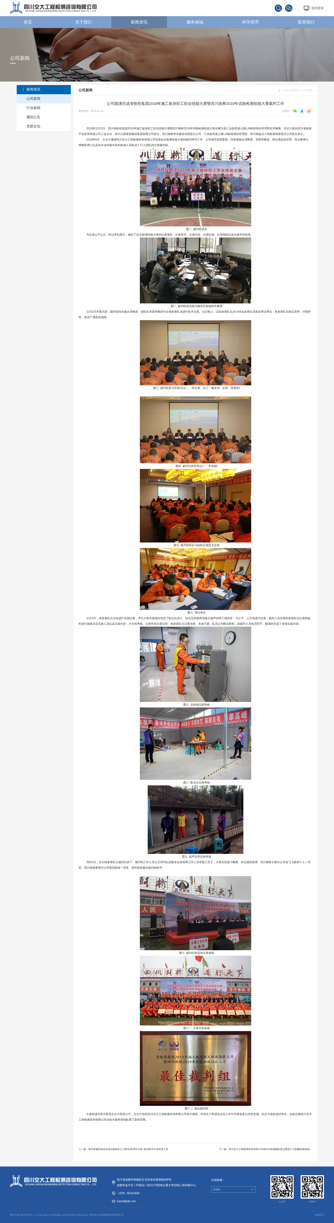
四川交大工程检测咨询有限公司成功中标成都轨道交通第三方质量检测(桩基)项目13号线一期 (270, 1149)
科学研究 (250, 22)
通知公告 (33, 117)
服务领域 (194, 22)
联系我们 (306, 22)
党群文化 (33, 126)
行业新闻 (33, 108)
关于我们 (83, 22)
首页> (286, 90)
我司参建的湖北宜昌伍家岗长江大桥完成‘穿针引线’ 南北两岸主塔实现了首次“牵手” (130, 1149)
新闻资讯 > (296, 90)
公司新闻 (33, 98)
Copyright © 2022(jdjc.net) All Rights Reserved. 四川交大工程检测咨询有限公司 (80, 1214)
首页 (28, 22)
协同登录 (317, 8)
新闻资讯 (139, 22)
